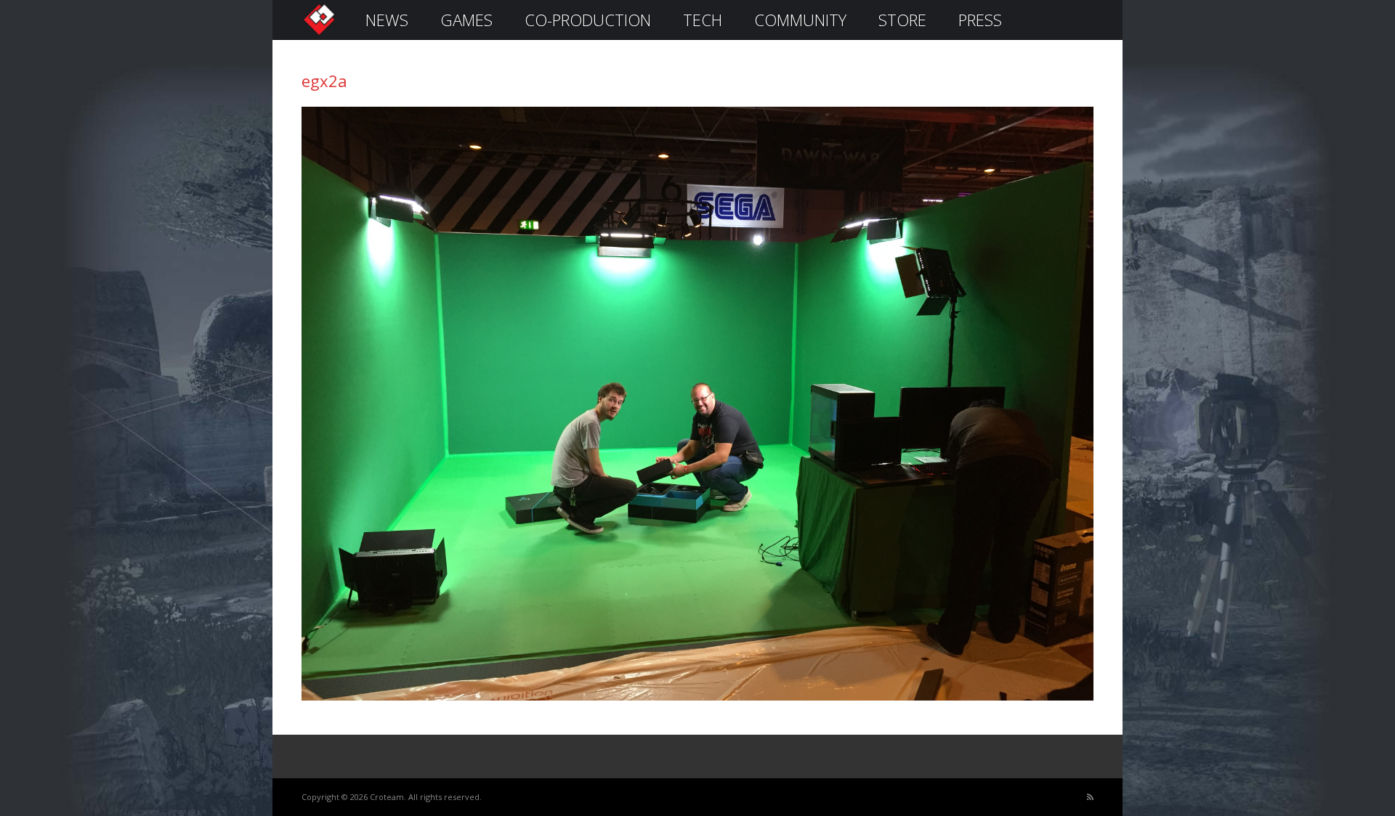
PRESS (980, 19)
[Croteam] (319, 34)
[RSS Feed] (1090, 797)
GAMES (466, 19)
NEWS (386, 19)
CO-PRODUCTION (588, 19)
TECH (702, 19)
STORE (902, 19)
